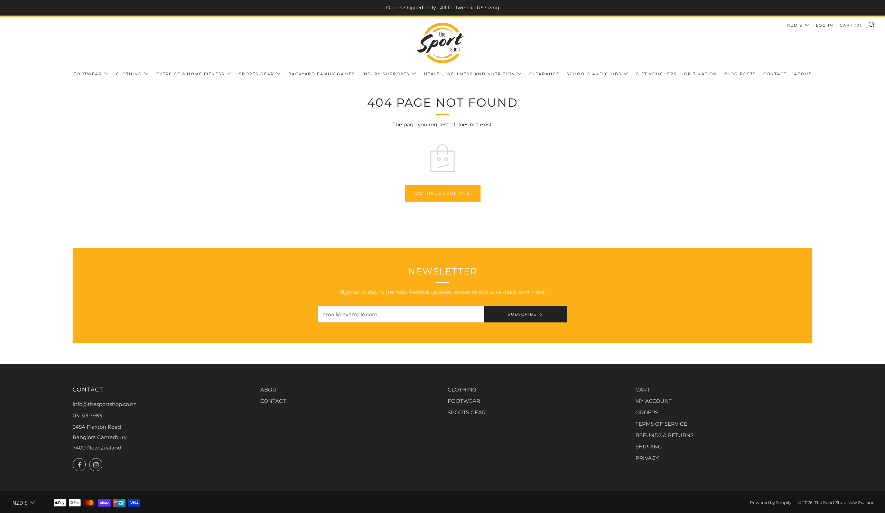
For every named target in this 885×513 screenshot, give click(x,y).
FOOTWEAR (464, 401)
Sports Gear (256, 73)
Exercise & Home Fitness (190, 73)
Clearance (544, 73)
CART (642, 389)
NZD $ (795, 25)
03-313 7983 (87, 415)
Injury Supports (386, 73)
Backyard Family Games (321, 73)
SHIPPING (648, 446)
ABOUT (270, 389)
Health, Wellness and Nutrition (469, 73)
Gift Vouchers (656, 73)
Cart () (851, 25)
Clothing (129, 73)
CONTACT (273, 401)
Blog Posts (740, 73)
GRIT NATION (700, 73)
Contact (775, 73)
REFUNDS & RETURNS (664, 435)
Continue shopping (442, 193)
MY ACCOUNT (653, 401)
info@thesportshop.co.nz (104, 404)
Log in (824, 25)
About (802, 73)
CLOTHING (462, 389)
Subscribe (522, 314)
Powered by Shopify (771, 502)
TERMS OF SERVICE (661, 423)
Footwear (88, 73)
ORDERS (646, 412)
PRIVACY (647, 458)
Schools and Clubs (594, 73)
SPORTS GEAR (467, 412)
